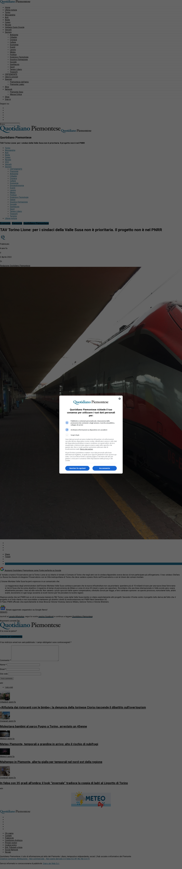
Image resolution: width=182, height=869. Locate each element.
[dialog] (91, 435)
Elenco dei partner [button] (86, 449)
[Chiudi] (119, 398)
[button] (91, 435)
